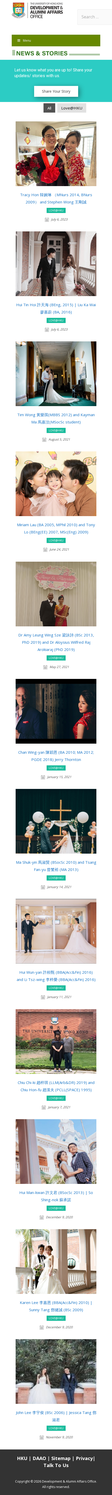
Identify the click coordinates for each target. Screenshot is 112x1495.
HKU (22, 1458)
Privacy (84, 1458)
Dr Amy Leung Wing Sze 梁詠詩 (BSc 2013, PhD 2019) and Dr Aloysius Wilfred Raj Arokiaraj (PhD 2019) (56, 642)
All (49, 108)
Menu (27, 40)
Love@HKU (71, 108)
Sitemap (61, 1458)
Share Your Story (56, 91)
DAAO (39, 1458)
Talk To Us (56, 1465)
